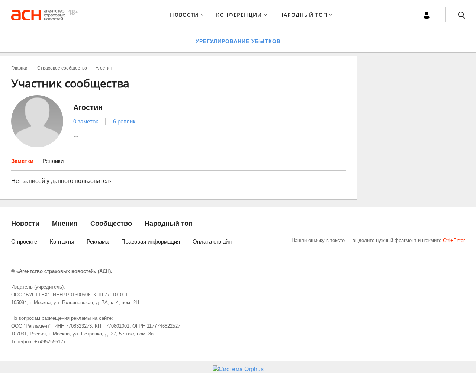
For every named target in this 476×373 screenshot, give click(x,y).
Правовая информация (150, 241)
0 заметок (85, 121)
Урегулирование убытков (238, 41)
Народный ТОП (303, 14)
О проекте (24, 241)
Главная (20, 68)
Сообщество (111, 223)
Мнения (65, 223)
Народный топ (169, 223)
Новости (184, 14)
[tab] (22, 163)
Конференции (239, 14)
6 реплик (124, 121)
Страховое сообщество (62, 68)
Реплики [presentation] (53, 161)
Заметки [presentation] (22, 161)
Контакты (62, 241)
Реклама (98, 241)
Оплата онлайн (212, 241)
